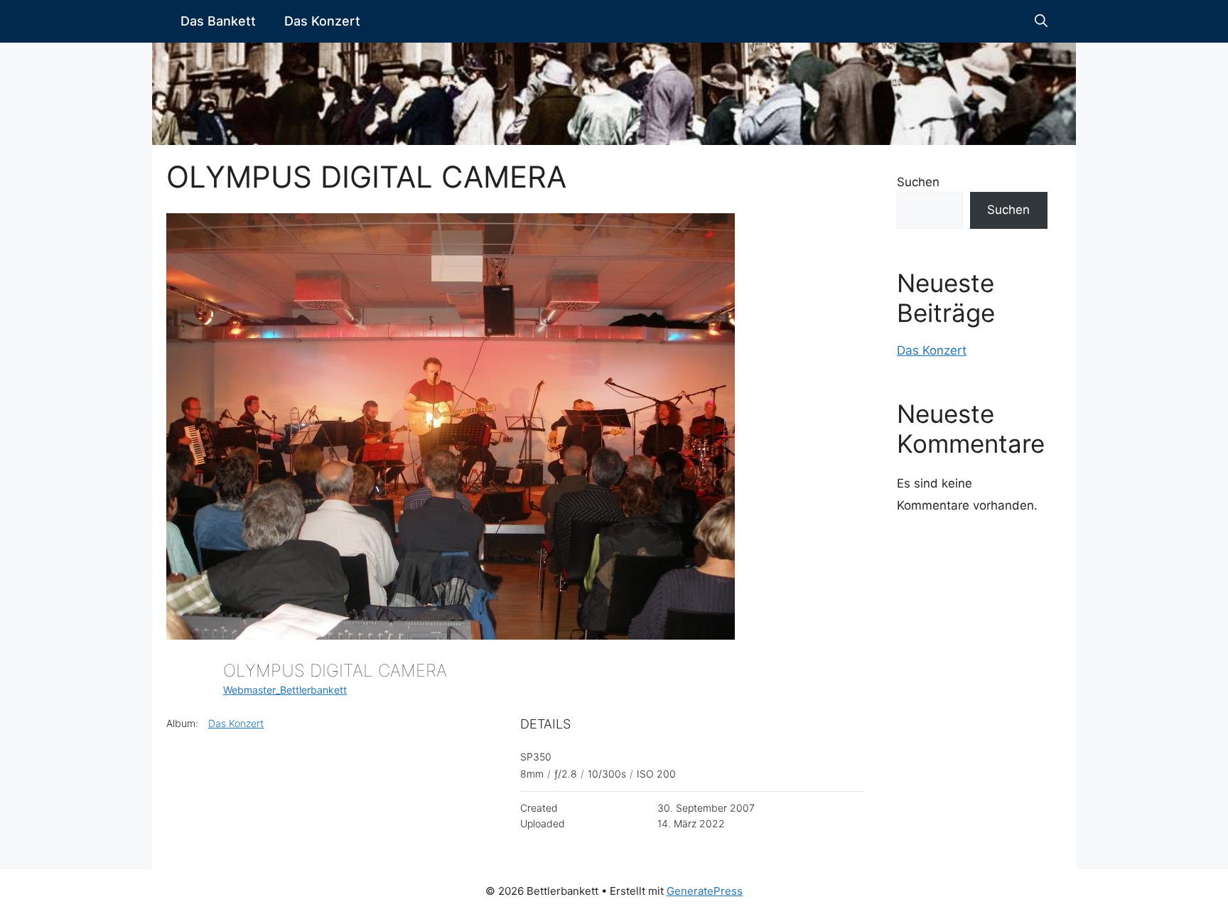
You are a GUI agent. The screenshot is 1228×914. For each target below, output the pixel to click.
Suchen (918, 182)
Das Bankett (218, 21)
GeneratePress (705, 891)
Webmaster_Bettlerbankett (285, 690)
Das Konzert (322, 21)
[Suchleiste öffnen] (1041, 21)
